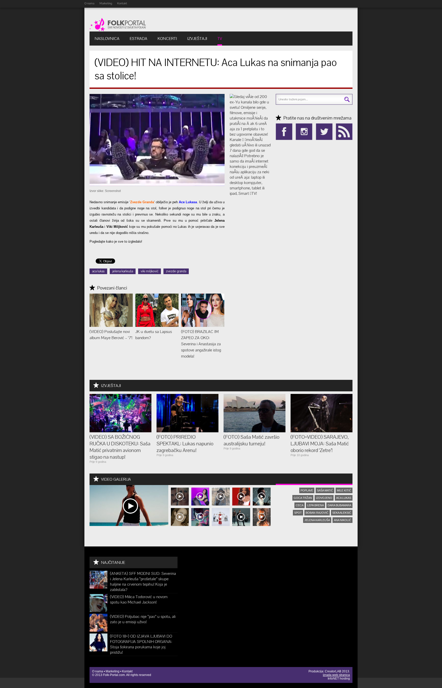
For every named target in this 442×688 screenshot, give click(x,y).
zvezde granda (176, 271)
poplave (307, 490)
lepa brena (315, 505)
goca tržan (303, 497)
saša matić (325, 490)
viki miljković (149, 271)
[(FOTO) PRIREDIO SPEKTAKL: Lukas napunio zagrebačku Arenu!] (187, 431)
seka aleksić (341, 512)
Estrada (138, 38)
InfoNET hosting (339, 678)
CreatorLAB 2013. (337, 671)
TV (219, 38)
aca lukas (98, 271)
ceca (299, 505)
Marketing (106, 3)
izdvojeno (324, 497)
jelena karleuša (122, 271)
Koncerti (167, 38)
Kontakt (122, 3)
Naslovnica (107, 38)
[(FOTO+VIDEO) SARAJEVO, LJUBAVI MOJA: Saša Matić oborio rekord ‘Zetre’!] (321, 431)
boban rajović (317, 512)
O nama (89, 3)
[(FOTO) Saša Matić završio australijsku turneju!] (254, 431)
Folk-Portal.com (114, 675)
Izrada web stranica (336, 675)
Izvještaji (197, 38)
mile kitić (344, 490)
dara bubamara (339, 505)
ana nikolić (342, 520)
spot (298, 512)
